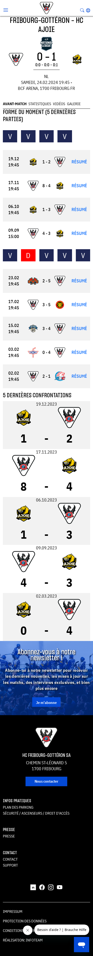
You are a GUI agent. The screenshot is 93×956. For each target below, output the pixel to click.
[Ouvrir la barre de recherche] (82, 10)
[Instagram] (51, 887)
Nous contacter (46, 781)
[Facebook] (42, 887)
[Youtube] (59, 887)
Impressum (12, 911)
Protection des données (24, 921)
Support (10, 865)
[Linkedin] (33, 887)
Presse (9, 836)
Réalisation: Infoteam (23, 940)
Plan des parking (18, 807)
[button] (88, 10)
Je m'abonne (46, 702)
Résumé (79, 162)
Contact (10, 859)
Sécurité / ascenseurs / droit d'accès (36, 813)
